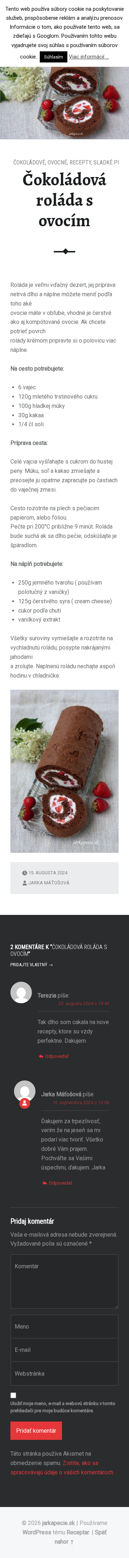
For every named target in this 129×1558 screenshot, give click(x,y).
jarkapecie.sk (58, 1523)
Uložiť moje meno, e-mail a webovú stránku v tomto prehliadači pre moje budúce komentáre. (62, 1407)
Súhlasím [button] (53, 57)
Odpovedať (56, 1056)
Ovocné (57, 162)
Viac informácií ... (89, 57)
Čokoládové (29, 162)
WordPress (37, 1532)
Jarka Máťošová (49, 882)
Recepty (80, 162)
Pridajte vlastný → (31, 964)
